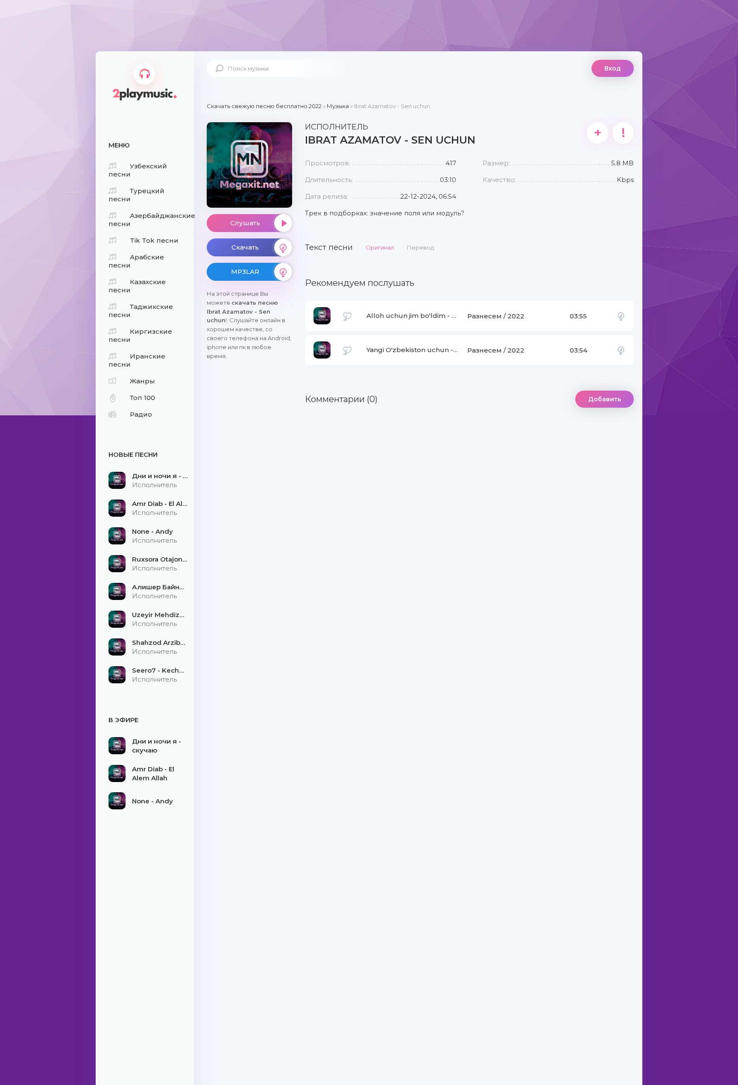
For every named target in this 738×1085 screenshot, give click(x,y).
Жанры (142, 381)
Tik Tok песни (154, 240)
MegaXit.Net (145, 79)
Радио (141, 414)
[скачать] (621, 315)
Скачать (245, 247)
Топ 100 (142, 398)
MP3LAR (245, 272)
